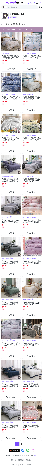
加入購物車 (12, 69)
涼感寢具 (21, 29)
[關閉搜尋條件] (6, 7)
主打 (3, 29)
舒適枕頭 (33, 29)
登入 (31, 3)
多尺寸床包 (27, 29)
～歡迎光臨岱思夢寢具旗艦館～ (15, 24)
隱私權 (22, 465)
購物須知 (28, 460)
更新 (35, 455)
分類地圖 (28, 465)
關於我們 (21, 460)
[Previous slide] (2, 41)
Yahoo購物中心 (14, 2)
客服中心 (13, 460)
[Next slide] (19, 41)
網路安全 (14, 465)
